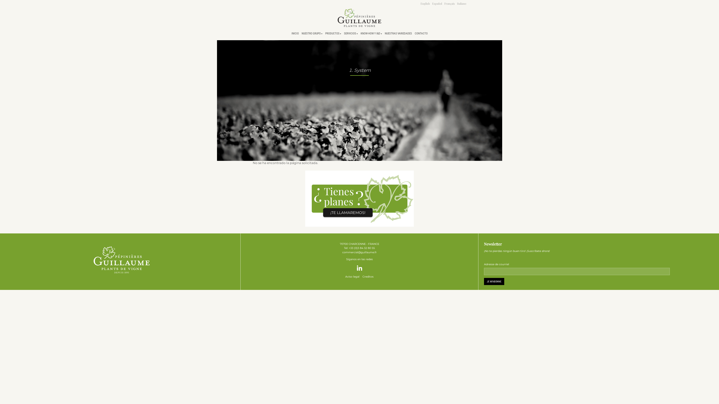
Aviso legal (352, 276)
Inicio (295, 33)
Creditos (368, 276)
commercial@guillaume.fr (359, 252)
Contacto (421, 33)
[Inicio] (359, 18)
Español (437, 3)
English (425, 3)
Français (449, 3)
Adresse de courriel (496, 264)
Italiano (461, 3)
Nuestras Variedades (398, 33)
